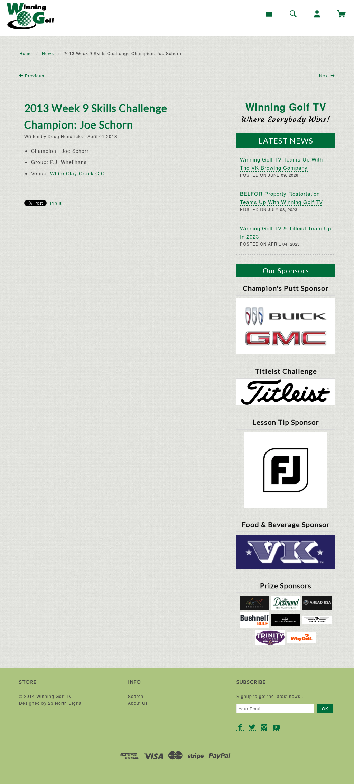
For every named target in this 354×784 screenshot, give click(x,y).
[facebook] (240, 727)
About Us (138, 703)
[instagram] (264, 727)
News (48, 53)
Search (135, 696)
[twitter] (252, 727)
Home (25, 53)
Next (324, 76)
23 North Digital (65, 703)
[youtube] (276, 727)
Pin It (56, 203)
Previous (34, 76)
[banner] (30, 16)
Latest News (286, 140)
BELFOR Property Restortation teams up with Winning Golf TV (281, 197)
